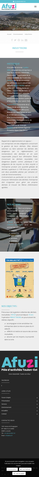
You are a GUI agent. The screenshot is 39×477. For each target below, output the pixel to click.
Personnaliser (12, 469)
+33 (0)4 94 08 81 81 (20, 1)
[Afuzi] (9, 6)
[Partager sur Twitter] (15, 40)
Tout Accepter (19, 473)
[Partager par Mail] (26, 40)
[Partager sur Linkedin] (22, 40)
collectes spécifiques (15, 225)
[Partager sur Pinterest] (19, 40)
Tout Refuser (25, 469)
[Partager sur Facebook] (12, 40)
